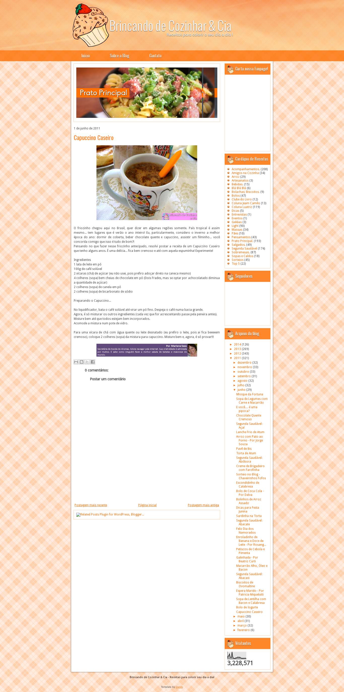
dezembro (244, 362)
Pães (235, 233)
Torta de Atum (246, 453)
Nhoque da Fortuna (249, 394)
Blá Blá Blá (239, 188)
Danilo (179, 686)
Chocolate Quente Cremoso (248, 417)
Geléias (237, 222)
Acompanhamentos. (246, 169)
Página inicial (147, 505)
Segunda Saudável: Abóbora (249, 459)
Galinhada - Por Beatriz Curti (247, 559)
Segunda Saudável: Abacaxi (249, 576)
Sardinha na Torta (249, 516)
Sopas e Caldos (242, 256)
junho (241, 390)
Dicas (235, 211)
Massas (237, 229)
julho (241, 385)
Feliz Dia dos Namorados (246, 530)
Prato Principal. (242, 241)
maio (241, 616)
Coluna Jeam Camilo (246, 203)
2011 (238, 358)
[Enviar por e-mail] (76, 361)
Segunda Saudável (244, 248)
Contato (155, 56)
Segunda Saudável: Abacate (249, 522)
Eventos (237, 218)
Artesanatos (240, 180)
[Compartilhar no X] (87, 361)
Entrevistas (239, 214)
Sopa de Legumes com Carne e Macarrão (252, 400)
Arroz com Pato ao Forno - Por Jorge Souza (249, 440)
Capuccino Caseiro (94, 137)
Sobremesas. (241, 252)
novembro (245, 367)
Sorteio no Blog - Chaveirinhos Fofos (251, 476)
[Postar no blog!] (81, 361)
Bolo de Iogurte (247, 607)
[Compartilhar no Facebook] (92, 361)
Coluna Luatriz (242, 207)
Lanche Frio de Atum (250, 432)
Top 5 (236, 263)
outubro (243, 371)
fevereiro (244, 630)
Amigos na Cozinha (245, 173)
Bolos (236, 195)
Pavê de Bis (244, 449)
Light (235, 226)
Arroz (235, 177)
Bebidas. (237, 184)
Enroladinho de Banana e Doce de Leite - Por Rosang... (251, 540)
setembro (244, 376)
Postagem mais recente (91, 505)
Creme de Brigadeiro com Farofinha (250, 468)
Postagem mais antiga (203, 505)
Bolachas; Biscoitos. (246, 192)
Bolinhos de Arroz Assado (248, 501)
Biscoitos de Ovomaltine (245, 584)
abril (241, 621)
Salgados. (239, 245)
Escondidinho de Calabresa (247, 484)
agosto (242, 381)
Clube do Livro (242, 199)
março (242, 625)
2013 (238, 349)
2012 (238, 353)
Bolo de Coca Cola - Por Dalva (250, 493)
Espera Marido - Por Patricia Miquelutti (250, 592)
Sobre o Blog (119, 56)
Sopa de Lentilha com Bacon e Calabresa (251, 601)
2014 (238, 344)
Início (85, 56)
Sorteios (238, 260)
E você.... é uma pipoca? (246, 409)
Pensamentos (241, 237)
